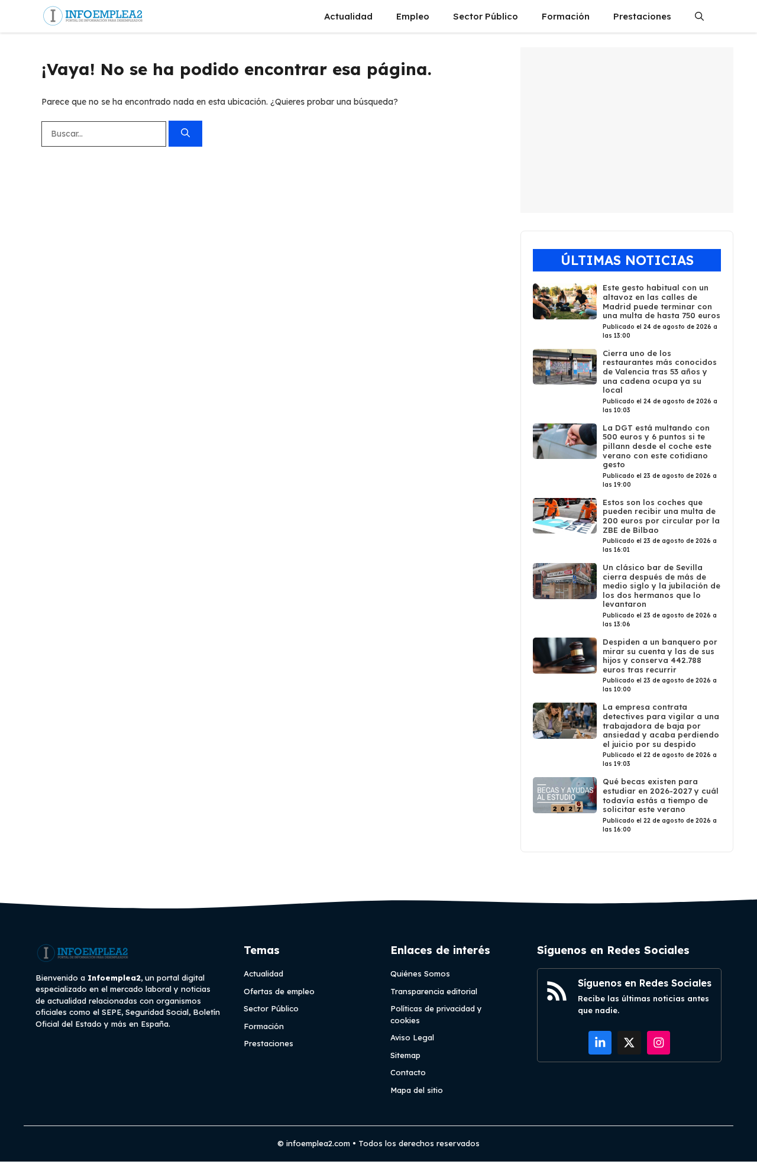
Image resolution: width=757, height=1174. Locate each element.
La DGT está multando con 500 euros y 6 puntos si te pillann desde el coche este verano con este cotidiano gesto (657, 446)
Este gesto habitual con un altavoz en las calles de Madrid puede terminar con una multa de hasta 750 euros (661, 301)
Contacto (408, 1072)
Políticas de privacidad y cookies (436, 1014)
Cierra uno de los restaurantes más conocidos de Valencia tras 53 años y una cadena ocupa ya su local (660, 371)
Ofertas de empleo (279, 991)
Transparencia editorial (433, 991)
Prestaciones (642, 16)
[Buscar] (185, 134)
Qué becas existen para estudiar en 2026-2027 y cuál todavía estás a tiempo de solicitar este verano (661, 795)
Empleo (412, 16)
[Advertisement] (626, 130)
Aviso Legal (412, 1037)
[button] (699, 16)
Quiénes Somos (420, 973)
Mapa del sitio (416, 1090)
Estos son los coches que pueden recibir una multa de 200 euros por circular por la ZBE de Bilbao (661, 516)
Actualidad (348, 16)
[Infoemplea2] (93, 16)
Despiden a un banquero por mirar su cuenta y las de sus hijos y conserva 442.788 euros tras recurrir (660, 655)
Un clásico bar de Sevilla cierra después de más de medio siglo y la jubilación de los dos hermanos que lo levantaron (661, 585)
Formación (566, 16)
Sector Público (485, 16)
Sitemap (405, 1055)
